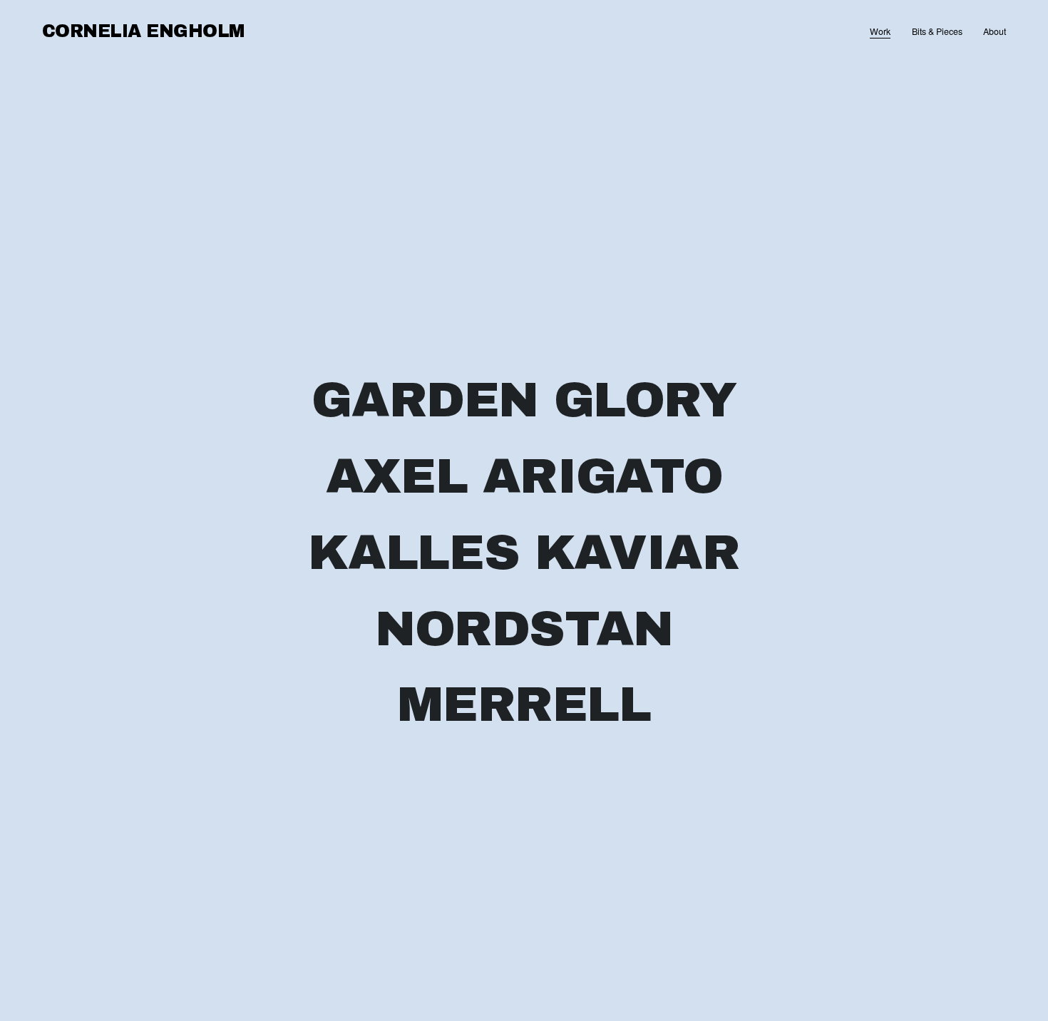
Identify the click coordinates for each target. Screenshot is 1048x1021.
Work (880, 31)
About (994, 31)
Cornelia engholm (143, 31)
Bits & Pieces (937, 31)
